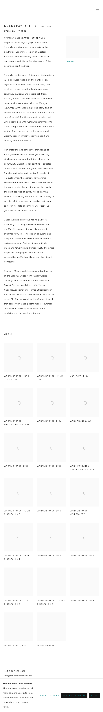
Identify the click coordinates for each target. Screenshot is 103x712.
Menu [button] (97, 10)
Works (22, 31)
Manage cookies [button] (49, 695)
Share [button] (71, 61)
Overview (9, 31)
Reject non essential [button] (74, 695)
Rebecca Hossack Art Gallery (12, 10)
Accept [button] (94, 695)
